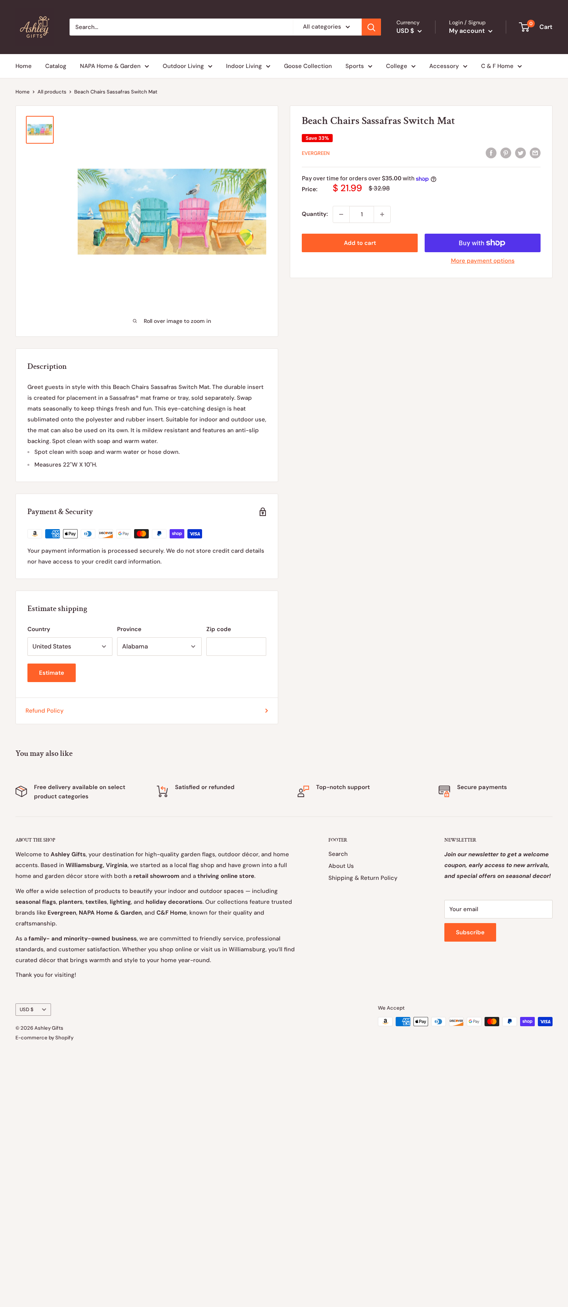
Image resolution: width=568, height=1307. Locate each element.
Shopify (64, 1037)
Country (38, 629)
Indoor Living (244, 66)
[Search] (371, 27)
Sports (354, 66)
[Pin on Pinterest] (505, 152)
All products (51, 91)
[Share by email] (535, 152)
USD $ (27, 1009)
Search (338, 854)
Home (23, 66)
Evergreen (316, 153)
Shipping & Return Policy (363, 878)
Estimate (51, 673)
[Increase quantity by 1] (382, 214)
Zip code (218, 629)
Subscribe (470, 932)
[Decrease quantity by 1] (341, 214)
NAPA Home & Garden (110, 66)
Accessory (444, 66)
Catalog (55, 66)
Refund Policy (45, 711)
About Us (341, 866)
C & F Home (497, 66)
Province (129, 629)
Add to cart (360, 243)
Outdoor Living (183, 66)
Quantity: (315, 214)
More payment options (483, 261)
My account (467, 31)
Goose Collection (308, 66)
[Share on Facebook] (491, 152)
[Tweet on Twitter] (520, 152)
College (396, 66)
